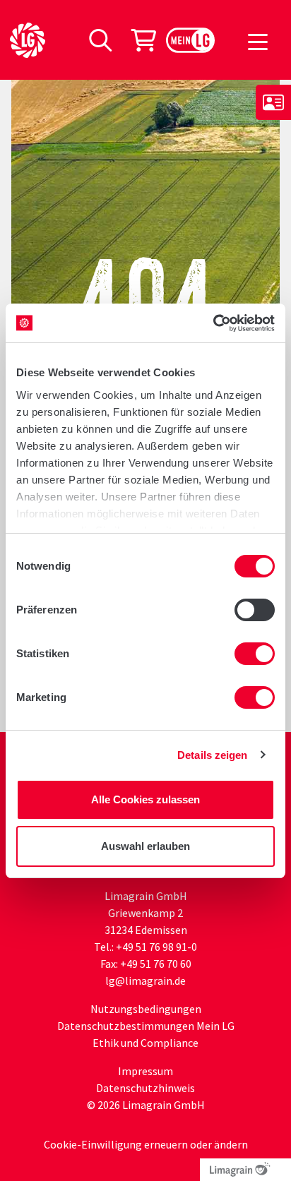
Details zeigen (212, 755)
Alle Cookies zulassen (145, 799)
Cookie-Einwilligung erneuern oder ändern (146, 1144)
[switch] (254, 610)
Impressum (145, 1071)
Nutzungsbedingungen (145, 1009)
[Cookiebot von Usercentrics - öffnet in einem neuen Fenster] (213, 323)
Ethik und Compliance (145, 1043)
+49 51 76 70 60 (155, 964)
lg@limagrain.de (145, 980)
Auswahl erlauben (145, 846)
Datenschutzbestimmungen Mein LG (145, 1026)
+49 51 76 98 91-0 (156, 947)
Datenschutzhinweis (145, 1088)
